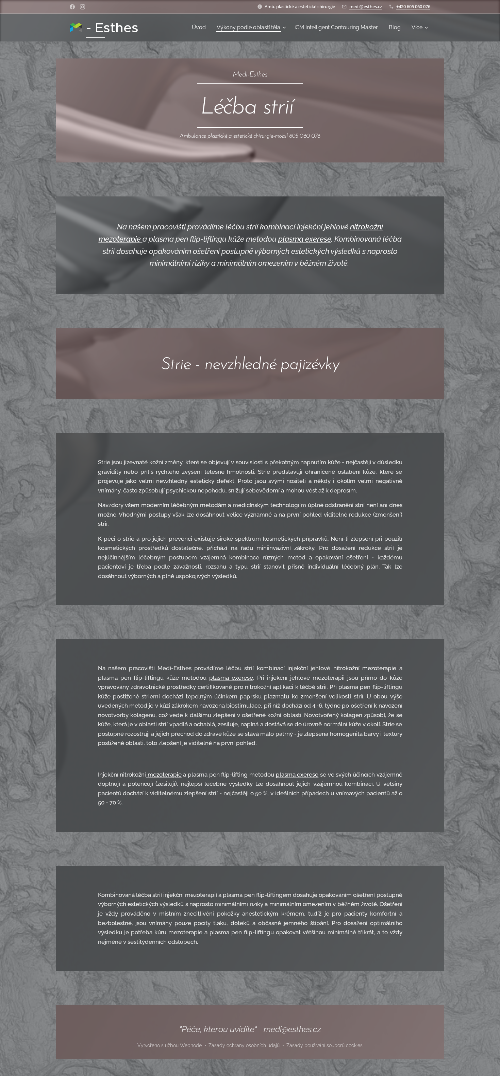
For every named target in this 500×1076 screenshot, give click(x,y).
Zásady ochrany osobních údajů (244, 1045)
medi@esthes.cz (365, 6)
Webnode (191, 1045)
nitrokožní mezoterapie (364, 668)
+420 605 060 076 (413, 6)
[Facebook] (72, 7)
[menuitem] (200, 27)
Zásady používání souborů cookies (324, 1045)
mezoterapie (164, 774)
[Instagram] (82, 7)
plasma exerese (304, 239)
